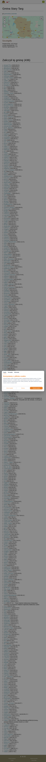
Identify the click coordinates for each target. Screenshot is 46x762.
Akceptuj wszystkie (36, 388)
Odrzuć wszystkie (9, 388)
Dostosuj (23, 388)
